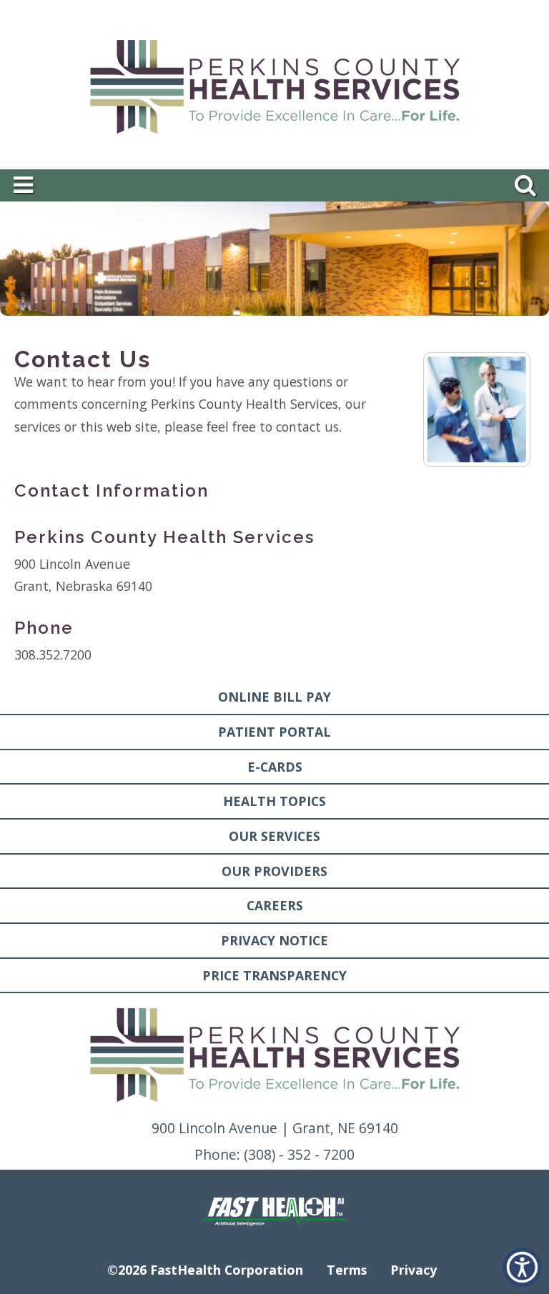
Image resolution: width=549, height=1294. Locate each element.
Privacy (413, 1269)
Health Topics (274, 801)
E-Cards (274, 766)
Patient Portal (274, 731)
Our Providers (274, 871)
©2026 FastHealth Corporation (205, 1269)
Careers (275, 905)
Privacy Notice (274, 940)
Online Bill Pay (274, 696)
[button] (522, 1267)
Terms (347, 1269)
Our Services (274, 836)
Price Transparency (274, 975)
